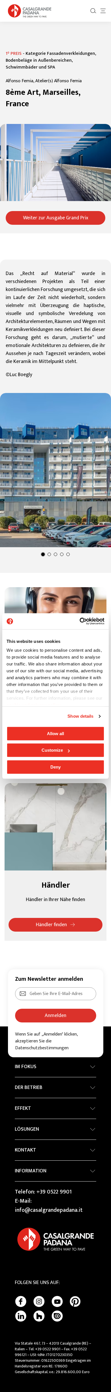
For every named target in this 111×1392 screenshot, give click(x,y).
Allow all (55, 733)
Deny (55, 767)
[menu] (103, 11)
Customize (52, 750)
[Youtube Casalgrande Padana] (57, 1301)
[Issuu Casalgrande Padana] (57, 1316)
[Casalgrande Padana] (30, 10)
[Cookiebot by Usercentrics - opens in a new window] (79, 621)
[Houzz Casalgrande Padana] (39, 1316)
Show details (80, 716)
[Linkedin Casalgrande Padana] (21, 1316)
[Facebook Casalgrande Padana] (21, 1301)
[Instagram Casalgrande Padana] (39, 1301)
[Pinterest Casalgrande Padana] (75, 1301)
